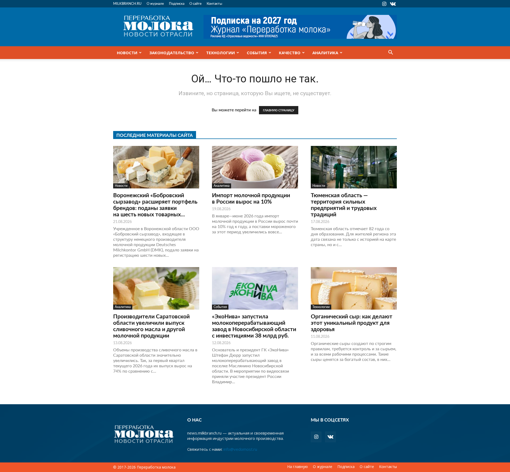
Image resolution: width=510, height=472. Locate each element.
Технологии (220, 52)
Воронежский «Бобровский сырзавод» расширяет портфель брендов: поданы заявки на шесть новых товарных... (155, 204)
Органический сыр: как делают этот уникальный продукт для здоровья (351, 322)
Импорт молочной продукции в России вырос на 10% (251, 198)
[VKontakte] (393, 3)
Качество (289, 52)
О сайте (195, 3)
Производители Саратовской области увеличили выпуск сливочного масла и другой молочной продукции (151, 325)
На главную (297, 466)
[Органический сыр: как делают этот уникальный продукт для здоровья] (354, 288)
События (257, 52)
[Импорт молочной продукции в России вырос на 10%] (255, 167)
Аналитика (325, 52)
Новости (127, 52)
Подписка (176, 3)
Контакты (214, 3)
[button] (390, 53)
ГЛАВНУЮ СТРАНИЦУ (278, 110)
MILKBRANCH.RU (127, 3)
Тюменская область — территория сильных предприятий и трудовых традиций (344, 204)
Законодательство (171, 52)
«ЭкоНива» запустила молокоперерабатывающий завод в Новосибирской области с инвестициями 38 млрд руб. (254, 325)
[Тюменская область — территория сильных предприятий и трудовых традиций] (354, 167)
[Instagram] (384, 3)
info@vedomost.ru (240, 449)
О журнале (155, 3)
